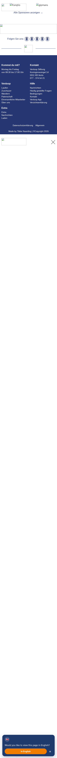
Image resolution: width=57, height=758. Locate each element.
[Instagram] (32, 39)
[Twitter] (47, 39)
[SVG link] (53, 8)
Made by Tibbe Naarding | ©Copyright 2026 (28, 131)
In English (26, 751)
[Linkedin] (37, 39)
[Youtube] (42, 39)
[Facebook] (26, 39)
